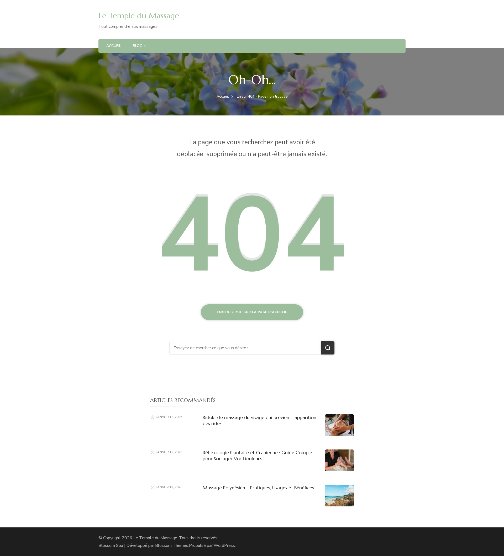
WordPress (224, 545)
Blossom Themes (171, 545)
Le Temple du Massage (138, 15)
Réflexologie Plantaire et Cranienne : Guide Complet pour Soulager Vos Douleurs (258, 455)
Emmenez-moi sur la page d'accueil (252, 312)
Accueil (113, 45)
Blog (137, 45)
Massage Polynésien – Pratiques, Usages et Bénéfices (258, 488)
